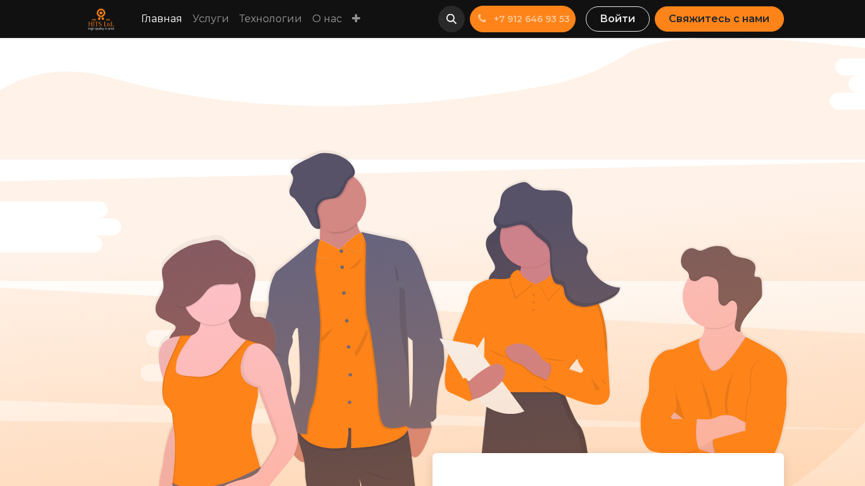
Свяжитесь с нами (719, 19)
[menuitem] (161, 19)
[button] (451, 19)
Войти (617, 19)
